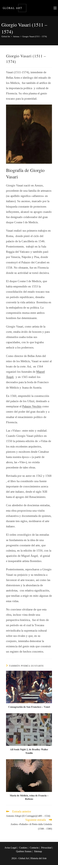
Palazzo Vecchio (31, 406)
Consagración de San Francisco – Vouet (29, 706)
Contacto (34, 847)
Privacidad (46, 847)
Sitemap (38, 851)
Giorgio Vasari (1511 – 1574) (34, 36)
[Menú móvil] (55, 7)
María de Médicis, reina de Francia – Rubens (29, 797)
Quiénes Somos (23, 851)
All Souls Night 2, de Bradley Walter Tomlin (29, 751)
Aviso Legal (10, 847)
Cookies (23, 847)
